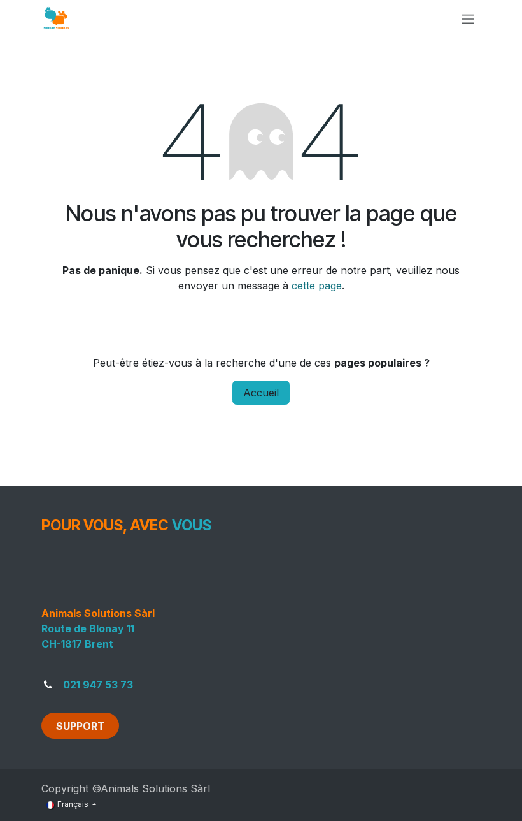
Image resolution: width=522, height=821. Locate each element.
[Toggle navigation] (468, 18)
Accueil (261, 392)
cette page (317, 285)
